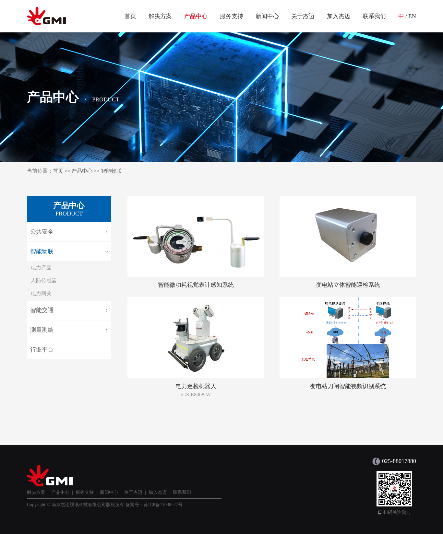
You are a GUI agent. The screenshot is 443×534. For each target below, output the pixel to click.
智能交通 (42, 310)
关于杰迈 (303, 16)
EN (412, 16)
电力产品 (41, 267)
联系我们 (374, 16)
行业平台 (42, 349)
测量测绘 (42, 330)
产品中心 (196, 16)
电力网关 (41, 293)
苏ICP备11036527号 (163, 504)
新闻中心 (267, 16)
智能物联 (111, 171)
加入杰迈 (338, 16)
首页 (130, 16)
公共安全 (42, 231)
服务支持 (231, 16)
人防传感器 (44, 280)
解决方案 (160, 16)
